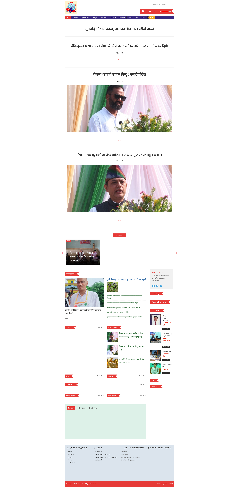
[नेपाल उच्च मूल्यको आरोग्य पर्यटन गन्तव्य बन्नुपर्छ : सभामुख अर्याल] (126, 342)
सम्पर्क (144, 18)
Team (69, 457)
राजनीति (113, 18)
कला (72, 408)
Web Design (161, 484)
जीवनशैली (94, 408)
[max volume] (160, 11)
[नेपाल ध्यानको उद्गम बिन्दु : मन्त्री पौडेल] (126, 355)
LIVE (151, 18)
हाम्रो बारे (75, 18)
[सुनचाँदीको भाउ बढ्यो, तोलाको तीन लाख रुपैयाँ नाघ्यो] (126, 368)
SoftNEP (170, 484)
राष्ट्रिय (95, 18)
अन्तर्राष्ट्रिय (104, 18)
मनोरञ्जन (122, 18)
